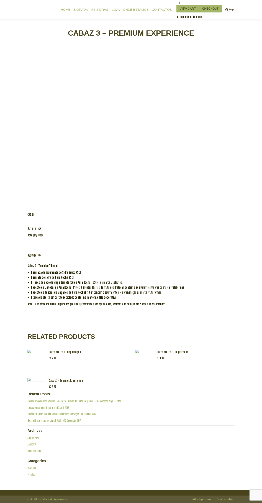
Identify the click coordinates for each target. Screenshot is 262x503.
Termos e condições (226, 499)
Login (232, 10)
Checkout (210, 8)
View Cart (188, 8)
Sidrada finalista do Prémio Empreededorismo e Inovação (53, 414)
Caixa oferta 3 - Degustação (65, 352)
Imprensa (31, 468)
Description (34, 255)
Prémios (31, 474)
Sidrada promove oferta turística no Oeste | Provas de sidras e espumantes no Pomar (66, 401)
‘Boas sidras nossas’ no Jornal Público (45, 420)
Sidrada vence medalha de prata (41, 407)
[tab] (34, 253)
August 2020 (33, 437)
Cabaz (41, 235)
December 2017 (34, 450)
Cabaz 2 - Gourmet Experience (66, 380)
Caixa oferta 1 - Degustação (172, 352)
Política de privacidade (201, 499)
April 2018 (31, 444)
